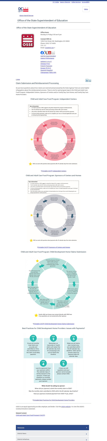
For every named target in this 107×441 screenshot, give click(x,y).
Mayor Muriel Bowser (26, 16)
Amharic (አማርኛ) (46, 61)
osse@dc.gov (49, 48)
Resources (20, 428)
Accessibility (86, 2)
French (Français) (46, 66)
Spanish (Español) (47, 70)
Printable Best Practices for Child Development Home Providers (54, 400)
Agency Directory (65, 2)
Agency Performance (47, 58)
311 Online (56, 2)
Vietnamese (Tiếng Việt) (48, 72)
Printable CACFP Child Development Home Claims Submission (53, 324)
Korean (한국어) (46, 68)
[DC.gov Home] (23, 12)
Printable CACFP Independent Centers (53, 171)
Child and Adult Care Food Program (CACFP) (30, 415)
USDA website (65, 407)
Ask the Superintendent (48, 56)
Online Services (76, 2)
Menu (86, 9)
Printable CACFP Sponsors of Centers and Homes (54, 247)
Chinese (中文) (45, 64)
